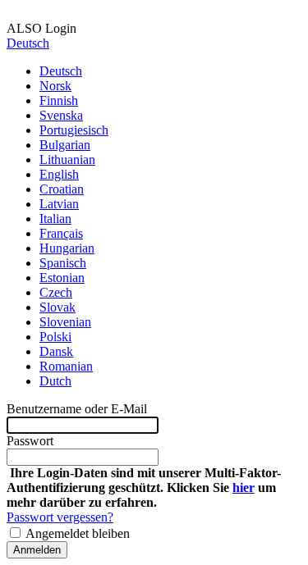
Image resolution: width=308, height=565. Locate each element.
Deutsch (28, 43)
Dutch (55, 381)
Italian (55, 219)
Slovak (57, 307)
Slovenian (65, 322)
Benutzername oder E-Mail (77, 409)
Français (61, 233)
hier (243, 487)
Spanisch (62, 263)
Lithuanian (67, 159)
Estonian (62, 278)
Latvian (59, 204)
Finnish (58, 100)
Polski (55, 337)
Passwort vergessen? (60, 517)
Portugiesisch (73, 130)
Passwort (30, 441)
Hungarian (66, 248)
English (59, 174)
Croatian (61, 189)
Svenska (61, 115)
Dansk (56, 351)
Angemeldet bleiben (76, 533)
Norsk (55, 86)
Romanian (66, 366)
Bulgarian (64, 145)
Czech (55, 292)
